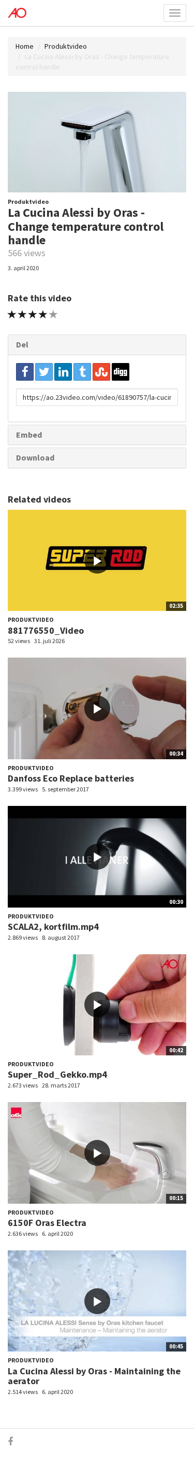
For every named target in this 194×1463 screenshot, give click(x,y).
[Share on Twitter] (44, 372)
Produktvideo (65, 46)
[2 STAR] (22, 314)
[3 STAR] (32, 314)
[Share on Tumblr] (82, 372)
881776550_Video (46, 630)
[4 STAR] (43, 314)
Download (35, 457)
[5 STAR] (53, 314)
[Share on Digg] (120, 372)
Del (22, 344)
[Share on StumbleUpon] (101, 372)
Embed (29, 434)
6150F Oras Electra (47, 1223)
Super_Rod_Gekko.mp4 (57, 1074)
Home (25, 46)
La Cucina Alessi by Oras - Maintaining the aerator (94, 1376)
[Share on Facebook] (25, 372)
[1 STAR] (12, 314)
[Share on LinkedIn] (63, 372)
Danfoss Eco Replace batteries (71, 778)
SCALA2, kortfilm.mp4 (53, 926)
